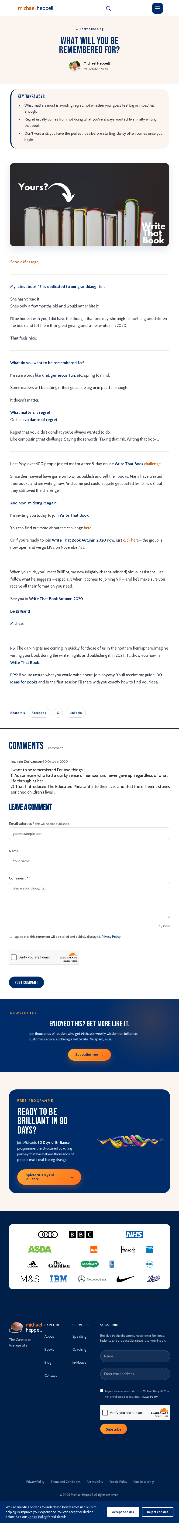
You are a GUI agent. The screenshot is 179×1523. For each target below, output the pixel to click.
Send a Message (24, 262)
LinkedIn (76, 713)
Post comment (26, 982)
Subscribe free (89, 1054)
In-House (79, 1362)
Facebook (39, 713)
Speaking (79, 1336)
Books (49, 1349)
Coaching (79, 1349)
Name (14, 851)
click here (131, 540)
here (87, 528)
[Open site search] (108, 8)
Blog (48, 1362)
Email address (39, 823)
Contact (51, 1375)
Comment (18, 878)
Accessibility (95, 1482)
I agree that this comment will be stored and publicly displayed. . (67, 937)
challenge (152, 463)
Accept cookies (123, 1512)
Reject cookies (157, 1512)
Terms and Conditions (66, 1482)
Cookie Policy (118, 1482)
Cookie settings (144, 1482)
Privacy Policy (111, 937)
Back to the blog (89, 29)
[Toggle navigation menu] (157, 8)
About (49, 1336)
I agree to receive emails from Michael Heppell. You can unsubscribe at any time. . (137, 1393)
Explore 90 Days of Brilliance (49, 1177)
